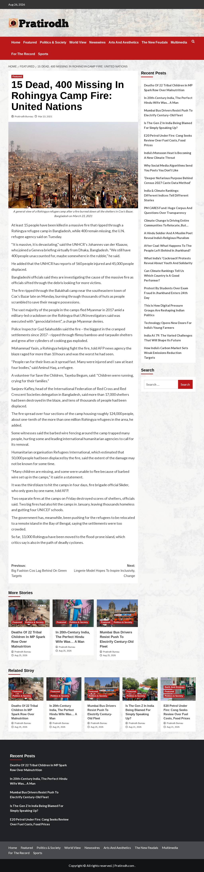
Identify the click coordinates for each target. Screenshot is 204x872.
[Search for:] (161, 384)
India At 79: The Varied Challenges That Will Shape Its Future (168, 338)
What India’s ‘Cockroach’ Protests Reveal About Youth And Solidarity (168, 260)
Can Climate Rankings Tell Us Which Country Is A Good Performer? (164, 275)
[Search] (193, 41)
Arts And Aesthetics (124, 42)
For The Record (23, 54)
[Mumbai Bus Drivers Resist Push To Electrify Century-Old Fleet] (117, 613)
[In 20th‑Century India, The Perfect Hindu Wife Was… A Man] (73, 613)
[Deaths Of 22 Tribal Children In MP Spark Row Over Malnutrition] (29, 613)
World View (77, 42)
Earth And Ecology (174, 687)
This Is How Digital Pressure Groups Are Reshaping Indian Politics (164, 310)
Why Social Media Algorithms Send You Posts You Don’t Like (168, 168)
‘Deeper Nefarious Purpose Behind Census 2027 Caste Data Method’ (168, 180)
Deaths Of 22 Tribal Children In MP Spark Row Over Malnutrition (168, 87)
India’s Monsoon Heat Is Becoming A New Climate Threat (167, 155)
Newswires (97, 42)
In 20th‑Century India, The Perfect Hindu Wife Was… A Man (73, 637)
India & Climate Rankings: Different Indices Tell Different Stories (166, 195)
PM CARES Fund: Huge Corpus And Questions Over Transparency (168, 210)
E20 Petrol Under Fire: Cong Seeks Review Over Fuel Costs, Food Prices (168, 140)
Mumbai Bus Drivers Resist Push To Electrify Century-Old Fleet (168, 113)
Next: (104, 571)
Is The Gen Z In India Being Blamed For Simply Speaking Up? (168, 125)
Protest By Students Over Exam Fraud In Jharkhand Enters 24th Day (166, 292)
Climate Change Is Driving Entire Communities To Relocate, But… (166, 223)
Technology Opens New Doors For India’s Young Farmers (168, 325)
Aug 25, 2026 (21, 655)
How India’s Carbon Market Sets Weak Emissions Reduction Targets (166, 352)
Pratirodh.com (124, 865)
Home (15, 42)
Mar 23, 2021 (45, 116)
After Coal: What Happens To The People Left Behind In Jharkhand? (168, 248)
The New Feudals (155, 42)
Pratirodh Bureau (24, 116)
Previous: (39, 571)
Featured (30, 42)
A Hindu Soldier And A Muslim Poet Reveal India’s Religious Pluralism (168, 235)
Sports (43, 54)
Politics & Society (53, 42)
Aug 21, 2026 (135, 727)
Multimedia (179, 42)
